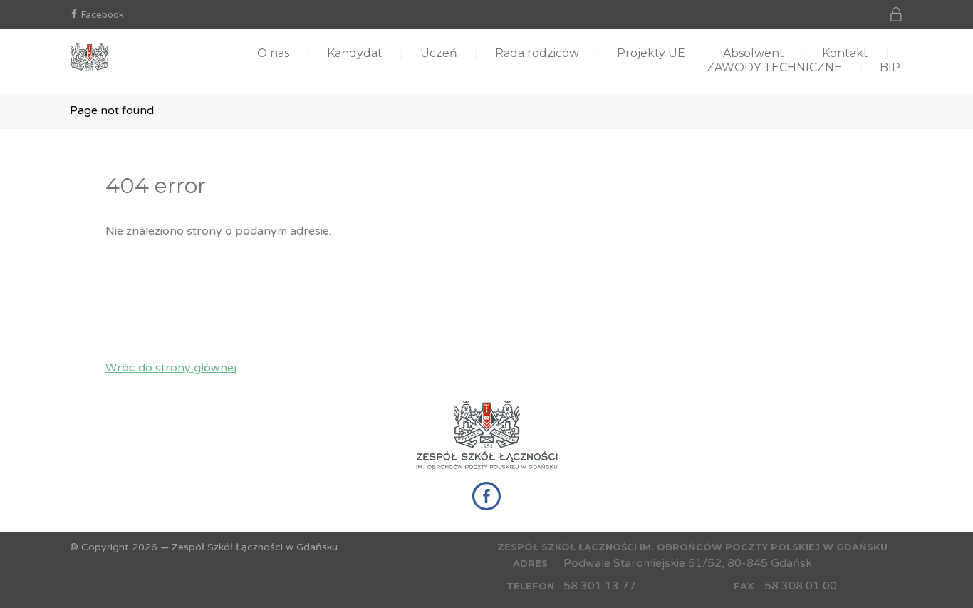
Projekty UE (651, 53)
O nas (273, 53)
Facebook (102, 15)
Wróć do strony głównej (170, 368)
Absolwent (753, 53)
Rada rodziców (537, 53)
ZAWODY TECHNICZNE (774, 67)
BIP (890, 67)
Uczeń (438, 53)
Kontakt (845, 53)
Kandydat (355, 53)
